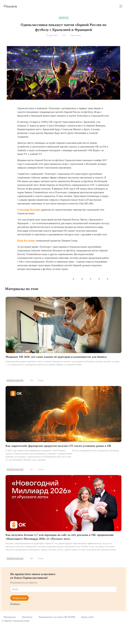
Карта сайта (87, 617)
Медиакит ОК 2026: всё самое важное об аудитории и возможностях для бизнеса (56, 356)
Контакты (27, 617)
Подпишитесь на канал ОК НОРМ (57, 617)
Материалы (10, 617)
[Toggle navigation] (121, 6)
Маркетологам (15, 381)
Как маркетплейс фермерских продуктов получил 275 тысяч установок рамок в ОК (58, 445)
